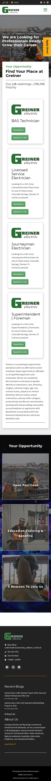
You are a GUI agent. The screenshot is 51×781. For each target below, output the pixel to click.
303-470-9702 (13, 652)
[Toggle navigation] (45, 9)
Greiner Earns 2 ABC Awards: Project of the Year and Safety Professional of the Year (25, 694)
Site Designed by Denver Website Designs (25, 771)
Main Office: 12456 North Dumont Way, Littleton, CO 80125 (23, 646)
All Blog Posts (10, 714)
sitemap (15, 778)
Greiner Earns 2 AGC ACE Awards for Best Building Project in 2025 (24, 704)
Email (16, 2)
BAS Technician (25, 121)
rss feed (30, 778)
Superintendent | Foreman (25, 316)
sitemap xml (23, 778)
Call (6, 2)
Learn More (9, 744)
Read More (18, 130)
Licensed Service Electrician (20, 174)
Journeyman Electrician (22, 246)
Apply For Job (20, 137)
